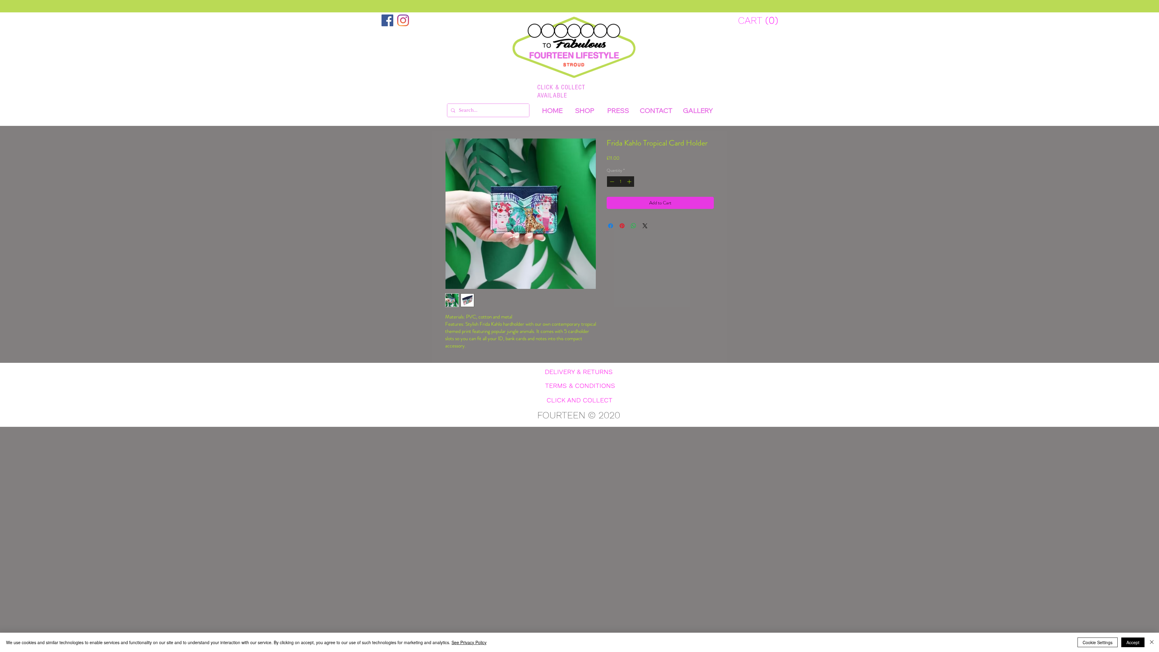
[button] (757, 20)
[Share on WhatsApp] (633, 225)
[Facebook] (387, 20)
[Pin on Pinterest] (622, 225)
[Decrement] (611, 181)
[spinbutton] (620, 181)
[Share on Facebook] (610, 225)
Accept (1132, 642)
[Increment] (630, 181)
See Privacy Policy (469, 642)
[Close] (1151, 642)
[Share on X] (645, 225)
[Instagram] (403, 20)
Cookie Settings (1098, 642)
